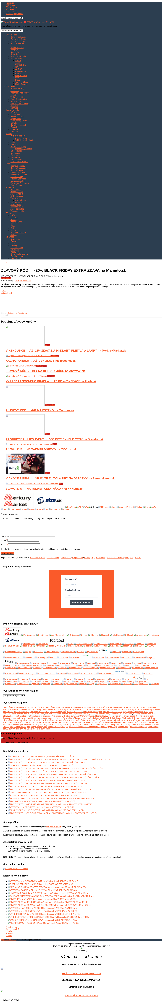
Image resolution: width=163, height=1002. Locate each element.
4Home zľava (22, 720)
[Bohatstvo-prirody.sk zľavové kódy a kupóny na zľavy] (12, 652)
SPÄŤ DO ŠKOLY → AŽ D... (73, 810)
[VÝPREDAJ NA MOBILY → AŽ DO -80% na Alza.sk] (31, 908)
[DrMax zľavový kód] (4, 509)
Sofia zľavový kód (21, 712)
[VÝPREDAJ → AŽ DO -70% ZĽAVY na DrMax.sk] (30, 807)
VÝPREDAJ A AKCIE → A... (66, 795)
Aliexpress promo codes (125, 716)
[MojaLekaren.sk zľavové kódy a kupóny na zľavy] (74, 646)
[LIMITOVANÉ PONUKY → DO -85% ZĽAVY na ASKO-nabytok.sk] (36, 792)
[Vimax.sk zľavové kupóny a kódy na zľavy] (36, 668)
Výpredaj (55, 356)
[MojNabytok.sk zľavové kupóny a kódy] (28, 635)
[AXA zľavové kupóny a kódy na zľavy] (83, 644)
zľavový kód (14, 729)
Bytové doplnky (17, 116)
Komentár (5, 536)
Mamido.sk (100, 558)
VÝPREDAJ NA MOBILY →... (66, 908)
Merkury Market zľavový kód (71, 709)
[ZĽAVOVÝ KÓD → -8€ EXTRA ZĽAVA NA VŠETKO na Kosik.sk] (36, 780)
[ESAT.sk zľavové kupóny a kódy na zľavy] (79, 652)
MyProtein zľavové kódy (127, 720)
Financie (14, 127)
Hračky (13, 220)
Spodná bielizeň (17, 43)
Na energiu (15, 153)
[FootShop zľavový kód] (70, 507)
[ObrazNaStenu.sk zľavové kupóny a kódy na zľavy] (104, 666)
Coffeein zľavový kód (149, 722)
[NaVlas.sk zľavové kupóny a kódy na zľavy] (147, 674)
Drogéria (14, 54)
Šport (8, 164)
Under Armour (21, 84)
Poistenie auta (17, 192)
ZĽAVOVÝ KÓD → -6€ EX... (89, 774)
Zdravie (9, 134)
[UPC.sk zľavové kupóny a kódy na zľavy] (148, 679)
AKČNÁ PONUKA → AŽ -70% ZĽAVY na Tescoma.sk (41, 360)
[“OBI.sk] (122, 682)
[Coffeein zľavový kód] (66, 509)
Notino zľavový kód (19, 714)
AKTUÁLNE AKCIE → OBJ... (75, 786)
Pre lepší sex (16, 155)
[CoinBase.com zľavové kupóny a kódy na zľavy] (22, 663)
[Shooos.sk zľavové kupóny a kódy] (150, 644)
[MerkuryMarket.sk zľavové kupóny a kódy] (12, 635)
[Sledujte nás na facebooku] (15, 869)
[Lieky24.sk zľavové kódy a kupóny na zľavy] (138, 646)
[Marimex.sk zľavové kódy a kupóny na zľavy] (39, 646)
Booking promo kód (11, 718)
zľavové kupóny (93, 727)
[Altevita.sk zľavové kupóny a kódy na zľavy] (90, 666)
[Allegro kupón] (113, 507)
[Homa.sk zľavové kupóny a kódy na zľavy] (126, 679)
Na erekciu (15, 157)
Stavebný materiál (18, 125)
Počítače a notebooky (20, 93)
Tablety (14, 95)
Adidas (18, 61)
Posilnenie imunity (18, 147)
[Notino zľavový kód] (31, 509)
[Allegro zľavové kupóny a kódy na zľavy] (139, 644)
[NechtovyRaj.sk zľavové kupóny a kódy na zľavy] (149, 663)
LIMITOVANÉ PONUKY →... (78, 792)
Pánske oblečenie (18, 39)
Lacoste (18, 73)
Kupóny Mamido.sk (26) (23, 281)
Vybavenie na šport (19, 175)
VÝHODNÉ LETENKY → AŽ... (68, 914)
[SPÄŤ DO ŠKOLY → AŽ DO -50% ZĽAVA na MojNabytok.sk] (34, 810)
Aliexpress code (81, 718)
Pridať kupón (11, 927)
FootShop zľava (110, 709)
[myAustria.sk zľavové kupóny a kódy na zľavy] (91, 652)
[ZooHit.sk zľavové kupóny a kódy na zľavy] (61, 674)
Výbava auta (16, 198)
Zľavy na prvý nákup (14, 14)
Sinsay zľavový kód (145, 725)
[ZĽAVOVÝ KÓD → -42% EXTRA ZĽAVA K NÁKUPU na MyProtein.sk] (38, 804)
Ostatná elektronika (19, 99)
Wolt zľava (122, 709)
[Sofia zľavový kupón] (146, 507)
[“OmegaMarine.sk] (140, 684)
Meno (4, 540)
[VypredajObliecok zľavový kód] (125, 507)
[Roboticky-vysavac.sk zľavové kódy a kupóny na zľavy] (56, 646)
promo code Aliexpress (51, 716)
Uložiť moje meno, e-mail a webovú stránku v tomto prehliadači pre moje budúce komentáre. (43, 549)
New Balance (21, 76)
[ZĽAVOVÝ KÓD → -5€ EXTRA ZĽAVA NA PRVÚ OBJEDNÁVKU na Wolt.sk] (41, 813)
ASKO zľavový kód (58, 712)
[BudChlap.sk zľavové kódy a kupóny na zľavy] (114, 646)
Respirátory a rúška (23, 149)
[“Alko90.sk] (154, 684)
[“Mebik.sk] (82, 684)
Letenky (14, 245)
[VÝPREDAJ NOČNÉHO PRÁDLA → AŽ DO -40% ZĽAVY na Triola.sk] (26, 376)
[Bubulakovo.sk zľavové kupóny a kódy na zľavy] (112, 658)
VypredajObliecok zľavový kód (42, 720)
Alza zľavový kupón (36, 714)
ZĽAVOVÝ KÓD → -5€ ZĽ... (79, 771)
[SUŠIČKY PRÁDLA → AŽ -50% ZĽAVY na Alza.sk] (30, 920)
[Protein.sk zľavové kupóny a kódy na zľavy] (125, 652)
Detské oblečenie (18, 41)
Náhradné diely (17, 202)
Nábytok (14, 112)
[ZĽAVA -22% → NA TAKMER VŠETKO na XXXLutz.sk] (29, 444)
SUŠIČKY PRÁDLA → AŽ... (65, 920)
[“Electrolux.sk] (114, 684)
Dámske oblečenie (18, 37)
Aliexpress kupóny (115, 707)
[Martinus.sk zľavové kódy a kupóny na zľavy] (29, 658)
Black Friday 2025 (37, 558)
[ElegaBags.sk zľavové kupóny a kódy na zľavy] (10, 679)
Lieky (13, 142)
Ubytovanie (15, 239)
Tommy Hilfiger (21, 82)
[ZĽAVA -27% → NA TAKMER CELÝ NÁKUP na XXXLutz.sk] (32, 484)
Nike (17, 78)
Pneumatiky (16, 190)
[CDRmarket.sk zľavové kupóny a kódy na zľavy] (49, 668)
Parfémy (14, 50)
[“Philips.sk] (101, 682)
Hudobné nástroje (18, 233)
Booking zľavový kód (142, 714)
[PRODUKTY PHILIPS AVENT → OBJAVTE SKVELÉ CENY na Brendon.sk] (25, 434)
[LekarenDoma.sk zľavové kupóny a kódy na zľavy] (38, 663)
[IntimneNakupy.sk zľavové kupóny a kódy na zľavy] (106, 668)
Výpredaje (10, 9)
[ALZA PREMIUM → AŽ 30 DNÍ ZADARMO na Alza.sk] (31, 923)
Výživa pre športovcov (20, 183)
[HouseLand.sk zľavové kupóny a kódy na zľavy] (123, 668)
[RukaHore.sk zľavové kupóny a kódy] (116, 635)
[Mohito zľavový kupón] (23, 509)
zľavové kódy (123, 727)
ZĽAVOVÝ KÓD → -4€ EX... (76, 763)
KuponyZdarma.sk (8, 940)
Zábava (9, 213)
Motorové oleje (17, 207)
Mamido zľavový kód (110, 725)
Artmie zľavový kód (22, 727)
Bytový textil (16, 119)
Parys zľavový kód (39, 727)
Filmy (13, 226)
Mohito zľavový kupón (112, 722)
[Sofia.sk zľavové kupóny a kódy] (83, 635)
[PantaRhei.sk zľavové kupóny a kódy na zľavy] (102, 663)
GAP (17, 67)
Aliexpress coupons (46, 718)
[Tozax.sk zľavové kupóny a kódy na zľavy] (78, 679)
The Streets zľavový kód (92, 722)
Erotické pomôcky (18, 256)
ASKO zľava (93, 718)
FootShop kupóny (21, 716)
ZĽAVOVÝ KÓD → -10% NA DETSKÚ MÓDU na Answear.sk (45, 371)
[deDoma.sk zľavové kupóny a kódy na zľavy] (115, 663)
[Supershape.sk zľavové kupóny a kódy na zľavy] (142, 666)
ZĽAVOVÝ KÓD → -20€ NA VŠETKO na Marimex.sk (40, 410)
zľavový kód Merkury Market (15, 707)
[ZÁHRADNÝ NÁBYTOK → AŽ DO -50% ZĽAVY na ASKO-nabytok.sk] (38, 798)
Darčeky (14, 217)
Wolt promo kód (149, 707)
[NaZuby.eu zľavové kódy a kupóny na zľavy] (62, 658)
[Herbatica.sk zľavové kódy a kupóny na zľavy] (98, 658)
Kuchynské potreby (19, 121)
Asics (17, 63)
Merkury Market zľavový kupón (34, 709)
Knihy (13, 228)
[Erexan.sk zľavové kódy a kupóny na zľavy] (74, 658)
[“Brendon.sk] (9, 684)
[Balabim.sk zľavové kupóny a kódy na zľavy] (48, 666)
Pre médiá (10, 934)
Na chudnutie (16, 151)
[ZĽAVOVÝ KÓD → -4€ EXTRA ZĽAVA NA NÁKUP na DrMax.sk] (36, 763)
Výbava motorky (17, 211)
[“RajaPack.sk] (101, 684)
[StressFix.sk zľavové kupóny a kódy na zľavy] (9, 668)
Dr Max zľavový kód (107, 720)
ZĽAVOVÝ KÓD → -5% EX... (80, 789)
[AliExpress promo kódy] (103, 507)
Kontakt (9, 936)
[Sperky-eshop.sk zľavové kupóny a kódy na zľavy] (104, 652)
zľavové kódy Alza (74, 712)
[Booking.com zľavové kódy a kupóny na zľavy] (137, 652)
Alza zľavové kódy (102, 714)
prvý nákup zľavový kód (30, 729)
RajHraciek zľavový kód (76, 727)
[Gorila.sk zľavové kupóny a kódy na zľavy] (136, 663)
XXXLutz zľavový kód (93, 709)
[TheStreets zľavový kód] (14, 509)
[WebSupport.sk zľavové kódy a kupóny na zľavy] (99, 646)
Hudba (13, 230)
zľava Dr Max (50, 714)
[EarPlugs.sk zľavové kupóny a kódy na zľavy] (115, 679)
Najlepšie (10, 3)
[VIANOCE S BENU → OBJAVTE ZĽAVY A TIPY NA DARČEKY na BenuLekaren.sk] (25, 473)
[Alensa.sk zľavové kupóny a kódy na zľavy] (61, 668)
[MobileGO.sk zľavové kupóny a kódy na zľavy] (138, 658)
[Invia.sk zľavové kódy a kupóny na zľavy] (52, 658)
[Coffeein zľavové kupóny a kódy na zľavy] (128, 644)
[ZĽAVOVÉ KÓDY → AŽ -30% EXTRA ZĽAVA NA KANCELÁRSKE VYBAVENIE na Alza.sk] (47, 760)
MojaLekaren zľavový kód (55, 725)
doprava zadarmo (137, 727)
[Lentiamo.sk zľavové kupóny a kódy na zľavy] (35, 679)
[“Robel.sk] (66, 682)
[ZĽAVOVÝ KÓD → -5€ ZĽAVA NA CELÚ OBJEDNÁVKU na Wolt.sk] (37, 771)
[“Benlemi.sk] (77, 682)
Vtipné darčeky (17, 222)
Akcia (47, 345)
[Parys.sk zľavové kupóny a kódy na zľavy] (150, 658)
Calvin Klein (20, 65)
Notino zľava (53, 709)
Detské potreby (17, 177)
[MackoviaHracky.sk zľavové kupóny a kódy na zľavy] (88, 674)
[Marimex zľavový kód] (138, 507)
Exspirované (77, 558)
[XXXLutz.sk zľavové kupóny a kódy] (73, 635)
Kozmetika (15, 52)
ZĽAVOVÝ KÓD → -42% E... (81, 804)
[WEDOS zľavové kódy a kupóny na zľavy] (149, 646)
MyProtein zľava (68, 716)
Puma (17, 80)
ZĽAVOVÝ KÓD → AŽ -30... (93, 768)
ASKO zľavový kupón (133, 707)
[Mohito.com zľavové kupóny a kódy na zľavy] (153, 635)
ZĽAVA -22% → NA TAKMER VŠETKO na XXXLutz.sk (41, 449)
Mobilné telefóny (17, 89)
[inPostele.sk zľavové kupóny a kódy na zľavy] (136, 668)
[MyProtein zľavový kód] (155, 507)
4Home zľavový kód (11, 709)
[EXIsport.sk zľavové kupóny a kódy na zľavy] (72, 674)
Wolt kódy (126, 718)
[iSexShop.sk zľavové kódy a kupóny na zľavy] (41, 658)
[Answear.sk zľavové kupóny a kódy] (42, 644)
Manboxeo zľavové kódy (13, 722)
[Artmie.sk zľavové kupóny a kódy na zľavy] (126, 663)
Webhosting (16, 258)
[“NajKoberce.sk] (69, 684)
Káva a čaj (15, 250)
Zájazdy (14, 241)
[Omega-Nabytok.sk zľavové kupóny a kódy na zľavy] (12, 666)
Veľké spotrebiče (18, 97)
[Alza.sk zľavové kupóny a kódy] (12, 644)
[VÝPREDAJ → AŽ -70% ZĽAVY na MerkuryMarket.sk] (31, 757)
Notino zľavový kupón (104, 716)
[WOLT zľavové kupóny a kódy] (70, 644)
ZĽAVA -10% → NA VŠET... (64, 801)
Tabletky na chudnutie (24, 140)
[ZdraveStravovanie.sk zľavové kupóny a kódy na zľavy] (32, 666)
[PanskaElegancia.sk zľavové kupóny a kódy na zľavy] (45, 674)
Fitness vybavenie (18, 179)
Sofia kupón (35, 716)
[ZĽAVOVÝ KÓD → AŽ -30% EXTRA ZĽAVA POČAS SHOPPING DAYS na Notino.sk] (45, 768)
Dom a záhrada (12, 110)
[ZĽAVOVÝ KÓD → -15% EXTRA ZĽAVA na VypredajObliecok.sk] (36, 783)
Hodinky (14, 106)
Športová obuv (17, 170)
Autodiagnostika (17, 209)
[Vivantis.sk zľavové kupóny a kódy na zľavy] (45, 682)
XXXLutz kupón (114, 718)
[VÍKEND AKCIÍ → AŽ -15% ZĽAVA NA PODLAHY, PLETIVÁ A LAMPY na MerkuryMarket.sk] (25, 345)
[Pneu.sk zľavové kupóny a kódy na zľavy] (80, 666)
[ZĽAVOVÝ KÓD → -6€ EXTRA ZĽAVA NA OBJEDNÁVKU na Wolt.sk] (2, 991)
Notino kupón (74, 720)
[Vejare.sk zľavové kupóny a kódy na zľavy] (115, 652)
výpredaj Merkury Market (75, 707)
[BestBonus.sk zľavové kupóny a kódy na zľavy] (10, 674)
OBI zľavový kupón (128, 725)
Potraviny (14, 252)
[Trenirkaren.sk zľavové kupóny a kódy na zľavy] (74, 668)
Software (14, 108)
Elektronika (10, 86)
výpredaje (112, 727)
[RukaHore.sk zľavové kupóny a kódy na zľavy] (64, 663)
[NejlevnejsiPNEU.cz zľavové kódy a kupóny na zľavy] (13, 658)
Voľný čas (10, 237)
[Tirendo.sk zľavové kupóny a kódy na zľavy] (23, 679)
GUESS (18, 69)
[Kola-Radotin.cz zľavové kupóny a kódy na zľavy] (101, 679)
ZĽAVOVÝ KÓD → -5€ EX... (87, 813)
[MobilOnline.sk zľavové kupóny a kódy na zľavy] (150, 668)
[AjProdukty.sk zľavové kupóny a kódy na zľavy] (78, 663)
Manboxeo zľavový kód (147, 720)
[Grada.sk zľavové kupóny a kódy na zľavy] (69, 679)
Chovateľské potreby (19, 254)
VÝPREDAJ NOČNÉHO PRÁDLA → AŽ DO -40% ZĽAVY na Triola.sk (51, 381)
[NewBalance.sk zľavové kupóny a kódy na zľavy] (133, 674)
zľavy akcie (45, 729)
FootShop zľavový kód (39, 712)
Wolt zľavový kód (64, 714)
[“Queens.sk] (44, 684)
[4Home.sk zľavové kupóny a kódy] (93, 635)
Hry (12, 224)
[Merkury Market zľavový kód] (17, 507)
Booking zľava (61, 720)
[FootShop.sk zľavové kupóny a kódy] (42, 635)
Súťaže (9, 931)
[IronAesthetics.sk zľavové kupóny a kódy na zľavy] (105, 674)
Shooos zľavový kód (56, 727)
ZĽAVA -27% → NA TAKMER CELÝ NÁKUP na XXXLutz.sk (44, 488)
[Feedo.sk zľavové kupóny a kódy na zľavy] (90, 663)
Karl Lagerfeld (21, 71)
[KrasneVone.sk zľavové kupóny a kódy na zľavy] (23, 668)
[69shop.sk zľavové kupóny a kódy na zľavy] (70, 666)
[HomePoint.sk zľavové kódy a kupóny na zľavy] (85, 658)
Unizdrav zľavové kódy (34, 722)
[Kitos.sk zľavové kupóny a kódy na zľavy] (118, 666)
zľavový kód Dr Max (29, 718)
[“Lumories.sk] (90, 682)
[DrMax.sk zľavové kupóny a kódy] (128, 635)
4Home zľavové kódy (145, 716)
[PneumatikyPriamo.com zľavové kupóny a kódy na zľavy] (52, 679)
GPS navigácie (17, 196)
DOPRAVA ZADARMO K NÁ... (62, 765)
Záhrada (14, 132)
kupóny (104, 727)
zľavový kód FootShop (54, 707)
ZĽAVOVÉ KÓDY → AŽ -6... (89, 777)
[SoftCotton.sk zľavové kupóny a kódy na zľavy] (9, 663)
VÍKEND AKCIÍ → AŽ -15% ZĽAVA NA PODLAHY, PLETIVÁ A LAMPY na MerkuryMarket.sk (66, 350)
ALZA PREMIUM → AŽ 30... (67, 923)
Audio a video (16, 101)
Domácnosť (15, 114)
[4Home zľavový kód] (39, 509)
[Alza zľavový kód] (49, 507)
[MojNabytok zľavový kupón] (55, 509)
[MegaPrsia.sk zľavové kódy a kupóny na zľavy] (26, 646)
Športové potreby (18, 166)
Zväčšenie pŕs (21, 138)
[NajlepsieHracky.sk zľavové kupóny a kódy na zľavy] (26, 674)
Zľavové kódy (11, 7)
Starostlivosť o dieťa (19, 162)
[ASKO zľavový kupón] (79, 507)
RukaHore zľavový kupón (121, 714)
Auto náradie (20, 200)
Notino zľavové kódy (64, 718)
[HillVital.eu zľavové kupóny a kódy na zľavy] (128, 666)
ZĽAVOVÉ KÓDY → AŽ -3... (99, 760)
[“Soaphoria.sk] (22, 684)
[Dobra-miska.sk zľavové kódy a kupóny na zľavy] (51, 652)
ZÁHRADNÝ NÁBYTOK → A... (82, 798)
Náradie (14, 123)
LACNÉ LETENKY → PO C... (76, 917)
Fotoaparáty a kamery (20, 104)
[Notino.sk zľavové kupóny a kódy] (104, 635)
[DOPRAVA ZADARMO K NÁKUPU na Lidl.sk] (28, 765)
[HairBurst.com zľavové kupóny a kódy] (28, 644)
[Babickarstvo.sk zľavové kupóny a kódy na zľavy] (67, 652)
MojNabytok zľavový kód (133, 712)
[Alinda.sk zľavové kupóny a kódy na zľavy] (59, 666)
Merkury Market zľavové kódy (140, 709)
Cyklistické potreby (18, 181)
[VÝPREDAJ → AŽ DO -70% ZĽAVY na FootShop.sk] (31, 911)
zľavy (5, 729)
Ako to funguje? (12, 929)
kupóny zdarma (151, 727)
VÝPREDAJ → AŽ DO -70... (64, 807)
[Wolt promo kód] (86, 507)
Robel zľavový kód (53, 722)
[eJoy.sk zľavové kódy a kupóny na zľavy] (27, 652)
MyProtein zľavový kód (92, 712)
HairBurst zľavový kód (33, 725)
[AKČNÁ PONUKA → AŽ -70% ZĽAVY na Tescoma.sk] (28, 356)
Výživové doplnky (18, 136)
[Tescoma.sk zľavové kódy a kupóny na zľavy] (127, 646)
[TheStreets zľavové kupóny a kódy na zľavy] (115, 644)
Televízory (15, 91)
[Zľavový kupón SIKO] (46, 509)
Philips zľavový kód (75, 725)
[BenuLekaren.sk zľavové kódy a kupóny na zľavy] (11, 646)
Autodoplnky (16, 205)
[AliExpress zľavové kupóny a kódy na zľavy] (100, 644)
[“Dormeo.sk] (56, 684)
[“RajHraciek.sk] (142, 682)
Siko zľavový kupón (130, 722)
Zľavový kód (6, 278)
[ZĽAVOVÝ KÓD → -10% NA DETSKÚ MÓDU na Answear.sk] (21, 366)
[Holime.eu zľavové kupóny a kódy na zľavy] (52, 663)
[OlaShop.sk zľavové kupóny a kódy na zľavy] (23, 682)
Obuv (13, 46)
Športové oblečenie (19, 168)
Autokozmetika (17, 194)
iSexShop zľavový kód (71, 722)
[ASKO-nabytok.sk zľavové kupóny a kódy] (58, 635)
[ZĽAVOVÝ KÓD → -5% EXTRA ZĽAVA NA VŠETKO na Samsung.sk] (38, 789)
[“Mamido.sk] (112, 682)
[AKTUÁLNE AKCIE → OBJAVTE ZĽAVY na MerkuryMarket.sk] (35, 786)
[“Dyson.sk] (34, 684)
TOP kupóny (11, 5)
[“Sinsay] (130, 682)
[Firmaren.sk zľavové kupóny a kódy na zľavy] (126, 658)
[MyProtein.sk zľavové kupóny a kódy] (140, 635)
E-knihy (14, 235)
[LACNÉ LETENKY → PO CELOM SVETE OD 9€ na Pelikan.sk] (36, 917)
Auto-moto (10, 187)
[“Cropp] (90, 684)
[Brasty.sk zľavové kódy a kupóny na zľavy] (87, 646)
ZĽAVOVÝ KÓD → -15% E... (77, 783)
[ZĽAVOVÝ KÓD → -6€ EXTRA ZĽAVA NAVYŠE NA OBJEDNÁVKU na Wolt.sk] (42, 774)
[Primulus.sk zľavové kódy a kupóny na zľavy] (37, 652)
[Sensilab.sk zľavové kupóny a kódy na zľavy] (138, 679)
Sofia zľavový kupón (89, 720)
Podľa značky (16, 58)
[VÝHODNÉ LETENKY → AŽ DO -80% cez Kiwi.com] (31, 914)
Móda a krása (11, 35)
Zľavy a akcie (11, 12)
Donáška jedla (17, 248)
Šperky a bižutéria (18, 56)
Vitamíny (14, 144)
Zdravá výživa (16, 159)
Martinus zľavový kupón (13, 725)
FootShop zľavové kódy (97, 707)
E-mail (4, 545)
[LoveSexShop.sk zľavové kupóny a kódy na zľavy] (90, 668)
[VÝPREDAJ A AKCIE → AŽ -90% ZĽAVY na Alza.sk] (31, 795)
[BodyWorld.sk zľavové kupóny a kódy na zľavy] (10, 682)
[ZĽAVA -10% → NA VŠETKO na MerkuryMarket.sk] (30, 801)
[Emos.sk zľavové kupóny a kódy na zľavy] (88, 679)
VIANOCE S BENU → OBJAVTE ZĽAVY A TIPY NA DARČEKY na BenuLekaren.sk (60, 478)
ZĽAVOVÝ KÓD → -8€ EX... (76, 780)
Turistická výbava (18, 172)
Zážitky (14, 215)
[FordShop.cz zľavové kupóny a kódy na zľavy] (120, 674)
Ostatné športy (17, 185)
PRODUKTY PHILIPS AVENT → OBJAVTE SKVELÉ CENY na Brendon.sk (54, 439)
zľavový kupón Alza (36, 707)
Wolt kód (103, 718)
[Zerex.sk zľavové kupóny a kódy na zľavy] (34, 682)
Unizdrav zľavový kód (112, 712)
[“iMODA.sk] (126, 684)
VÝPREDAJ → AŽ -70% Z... (67, 757)
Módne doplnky (17, 48)
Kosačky (14, 129)
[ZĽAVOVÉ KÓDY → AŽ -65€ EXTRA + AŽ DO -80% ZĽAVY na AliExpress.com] (42, 777)
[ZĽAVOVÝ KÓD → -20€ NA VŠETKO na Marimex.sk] (25, 405)
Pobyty (13, 243)
